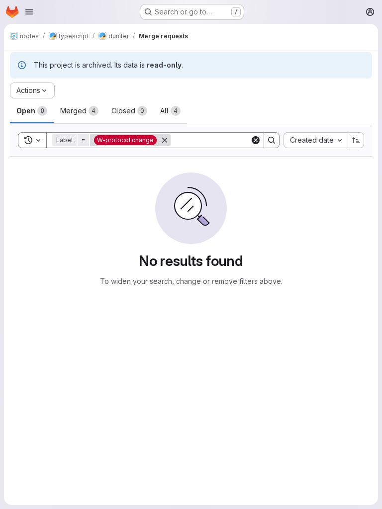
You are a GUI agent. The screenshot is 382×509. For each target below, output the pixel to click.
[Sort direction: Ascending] (356, 140)
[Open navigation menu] (29, 12)
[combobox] (316, 140)
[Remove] (165, 140)
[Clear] (256, 140)
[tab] (32, 110)
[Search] (272, 140)
